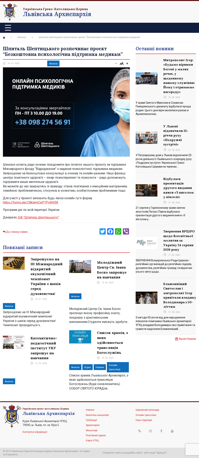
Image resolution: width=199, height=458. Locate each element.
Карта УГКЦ (92, 440)
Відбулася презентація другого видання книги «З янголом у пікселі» (178, 188)
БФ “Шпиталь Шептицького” (38, 217)
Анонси (22, 37)
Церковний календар (147, 409)
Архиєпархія (93, 425)
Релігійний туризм (96, 435)
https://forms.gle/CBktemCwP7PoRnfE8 (30, 202)
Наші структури (144, 420)
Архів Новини (187, 338)
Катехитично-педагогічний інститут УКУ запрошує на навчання (44, 348)
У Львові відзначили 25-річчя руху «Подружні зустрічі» (176, 135)
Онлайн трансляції (146, 415)
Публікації (91, 420)
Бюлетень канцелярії (97, 415)
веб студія (150, 452)
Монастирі (91, 430)
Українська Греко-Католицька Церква (55, 9)
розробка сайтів (133, 452)
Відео (87, 367)
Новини (100, 367)
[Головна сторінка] (4, 37)
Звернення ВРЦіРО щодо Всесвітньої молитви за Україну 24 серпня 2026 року (179, 240)
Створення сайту (111, 452)
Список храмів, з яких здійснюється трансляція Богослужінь (112, 342)
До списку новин (17, 231)
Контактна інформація (35, 432)
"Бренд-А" (161, 452)
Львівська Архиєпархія (57, 14)
